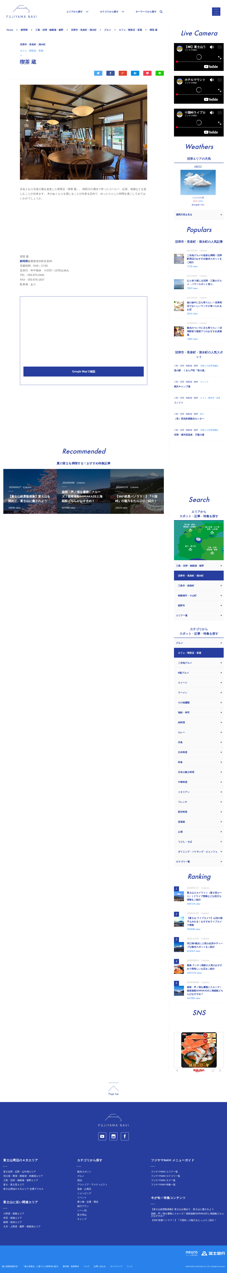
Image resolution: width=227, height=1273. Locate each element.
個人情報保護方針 (10, 1266)
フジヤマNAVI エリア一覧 (164, 1171)
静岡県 (24, 261)
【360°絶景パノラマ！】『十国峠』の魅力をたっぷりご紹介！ (184, 1220)
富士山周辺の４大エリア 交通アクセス (23, 1189)
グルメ (80, 1176)
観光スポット (84, 1171)
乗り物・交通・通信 (87, 1202)
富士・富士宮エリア (13, 1184)
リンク (130, 1266)
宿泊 (79, 1180)
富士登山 (82, 1215)
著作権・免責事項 (71, 1266)
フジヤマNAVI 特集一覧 (163, 1184)
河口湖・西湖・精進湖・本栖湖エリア (23, 1176)
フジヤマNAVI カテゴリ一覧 (165, 1176)
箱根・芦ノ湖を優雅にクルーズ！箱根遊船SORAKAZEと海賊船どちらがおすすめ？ (187, 1214)
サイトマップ (116, 1266)
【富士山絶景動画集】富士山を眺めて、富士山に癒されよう (182, 1209)
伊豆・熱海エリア (12, 1218)
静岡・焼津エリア (12, 1222)
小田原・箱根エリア (13, 1213)
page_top (113, 1089)
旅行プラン (83, 1206)
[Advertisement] (84, 226)
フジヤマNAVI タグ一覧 (163, 1180)
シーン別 (82, 1210)
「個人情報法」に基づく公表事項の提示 (40, 1266)
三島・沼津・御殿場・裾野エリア (20, 1180)
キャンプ (82, 1219)
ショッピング (84, 1193)
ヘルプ (86, 1266)
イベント (82, 1197)
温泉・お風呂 (84, 1189)
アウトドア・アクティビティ (92, 1184)
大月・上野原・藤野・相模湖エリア (22, 1226)
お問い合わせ (100, 1266)
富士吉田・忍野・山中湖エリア (19, 1171)
